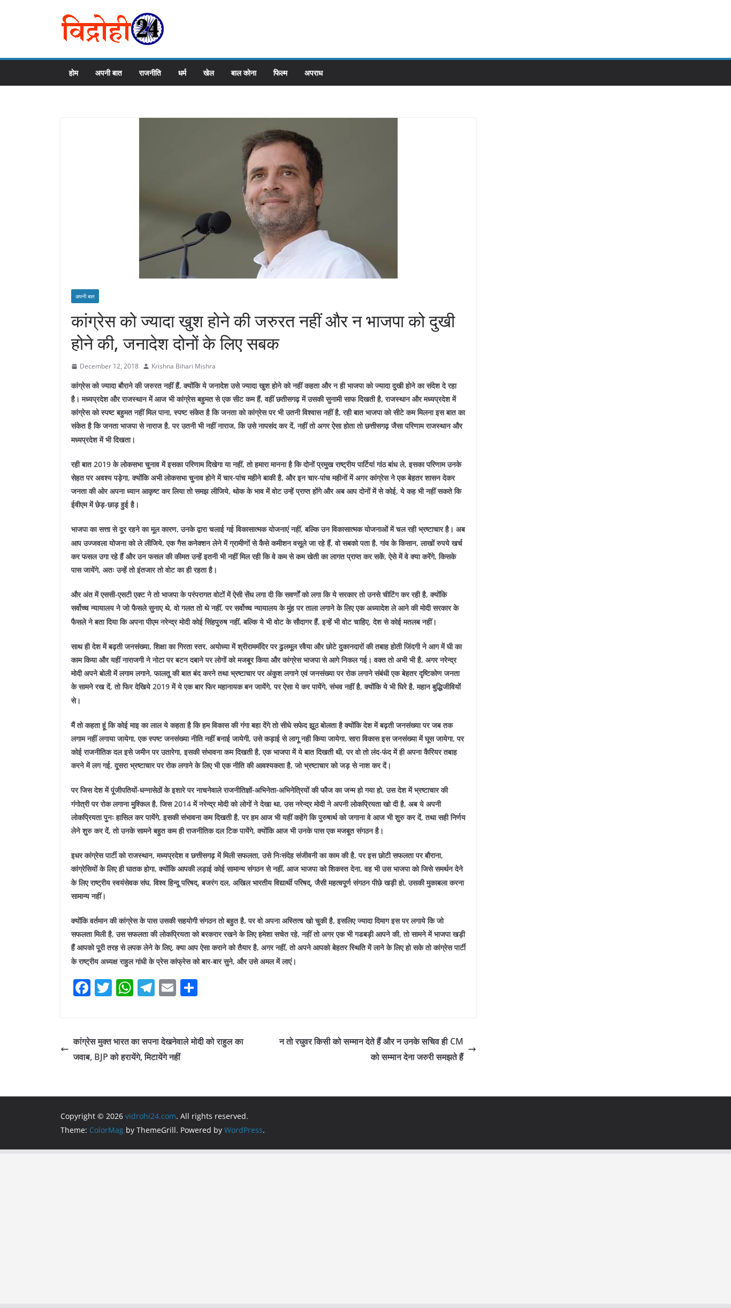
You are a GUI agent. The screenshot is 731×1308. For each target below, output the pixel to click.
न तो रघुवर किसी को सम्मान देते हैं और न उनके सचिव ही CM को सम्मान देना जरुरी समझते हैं (371, 1049)
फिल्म (280, 72)
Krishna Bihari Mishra (183, 366)
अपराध (313, 72)
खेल (208, 72)
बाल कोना (243, 72)
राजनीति (150, 72)
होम (73, 72)
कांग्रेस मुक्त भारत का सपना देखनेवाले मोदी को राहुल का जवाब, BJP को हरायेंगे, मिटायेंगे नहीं (158, 1049)
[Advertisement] (321, 1229)
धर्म (182, 72)
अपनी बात (108, 72)
